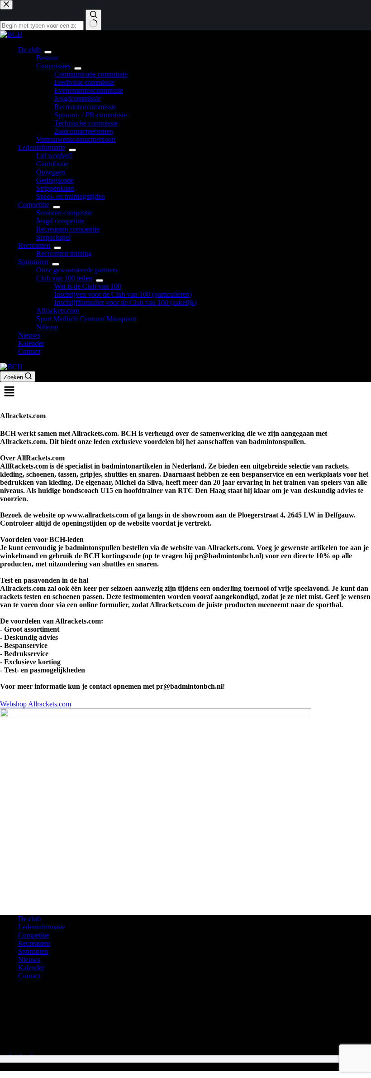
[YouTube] (37, 1051)
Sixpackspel (53, 237)
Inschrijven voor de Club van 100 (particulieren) (123, 294)
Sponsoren (33, 262)
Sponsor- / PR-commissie (90, 115)
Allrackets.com (57, 310)
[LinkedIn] (27, 1051)
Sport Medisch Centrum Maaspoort (86, 319)
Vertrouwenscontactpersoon (75, 139)
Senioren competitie (64, 213)
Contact (29, 351)
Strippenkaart (55, 188)
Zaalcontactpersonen (83, 131)
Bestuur (47, 58)
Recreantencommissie (85, 107)
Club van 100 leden (64, 278)
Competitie (33, 204)
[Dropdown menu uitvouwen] (48, 52)
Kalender (31, 343)
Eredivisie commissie (84, 82)
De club (29, 49)
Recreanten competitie (68, 229)
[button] (185, 392)
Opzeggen (51, 172)
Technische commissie (86, 123)
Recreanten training (64, 253)
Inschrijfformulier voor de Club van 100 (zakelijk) (125, 302)
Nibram (47, 327)
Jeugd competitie (60, 221)
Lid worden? (54, 156)
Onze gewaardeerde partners (77, 270)
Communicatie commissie (91, 74)
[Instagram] (5, 1051)
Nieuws (29, 335)
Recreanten (34, 245)
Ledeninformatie (41, 147)
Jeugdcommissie (77, 98)
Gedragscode (55, 180)
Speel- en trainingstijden (70, 196)
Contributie (52, 164)
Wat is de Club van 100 (87, 286)
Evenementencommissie (88, 90)
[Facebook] (16, 1051)
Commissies (53, 66)
